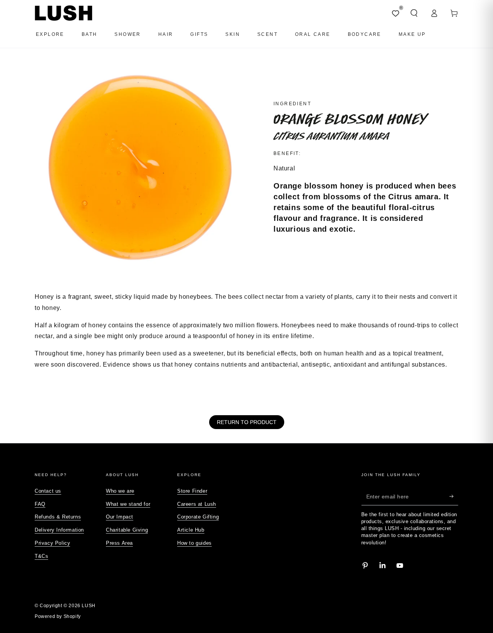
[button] (414, 13)
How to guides (194, 543)
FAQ (40, 504)
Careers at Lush (196, 504)
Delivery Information (59, 530)
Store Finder (192, 491)
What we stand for (128, 504)
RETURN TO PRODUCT (247, 422)
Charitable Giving (127, 530)
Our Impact (119, 517)
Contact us (48, 491)
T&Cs (41, 556)
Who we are (120, 491)
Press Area (119, 543)
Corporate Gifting (198, 517)
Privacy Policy (52, 543)
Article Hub (191, 530)
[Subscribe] (453, 496)
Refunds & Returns (58, 517)
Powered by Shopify (58, 616)
